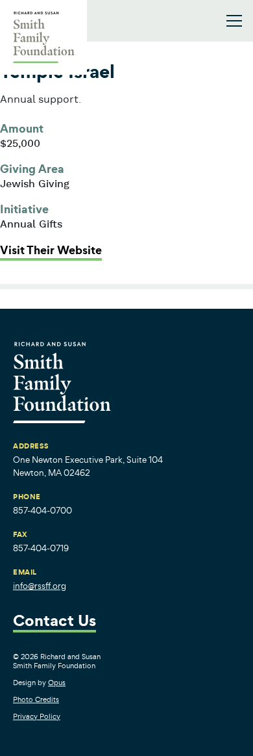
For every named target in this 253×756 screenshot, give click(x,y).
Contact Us (54, 621)
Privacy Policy (36, 716)
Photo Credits (36, 699)
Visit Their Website (51, 250)
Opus (57, 682)
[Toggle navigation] (234, 21)
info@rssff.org (39, 586)
